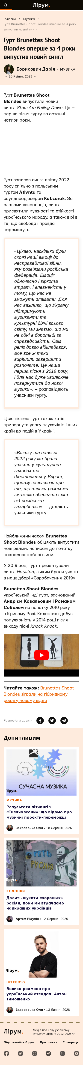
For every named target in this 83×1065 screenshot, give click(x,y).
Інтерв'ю (15, 982)
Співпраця (71, 1042)
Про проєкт (48, 1042)
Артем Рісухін (27, 919)
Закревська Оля (29, 828)
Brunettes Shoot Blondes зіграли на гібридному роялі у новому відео (39, 694)
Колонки (15, 891)
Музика (67, 69)
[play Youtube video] (41, 655)
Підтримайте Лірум (19, 1042)
